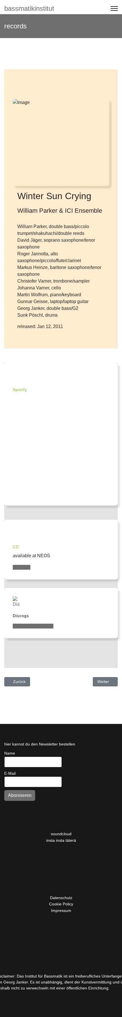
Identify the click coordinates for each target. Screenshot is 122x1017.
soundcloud (61, 834)
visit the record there (33, 626)
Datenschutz (61, 897)
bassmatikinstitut (29, 8)
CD (16, 546)
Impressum (61, 910)
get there (21, 567)
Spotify (20, 389)
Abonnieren (19, 795)
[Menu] (114, 8)
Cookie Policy (61, 904)
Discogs (21, 615)
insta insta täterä (61, 840)
